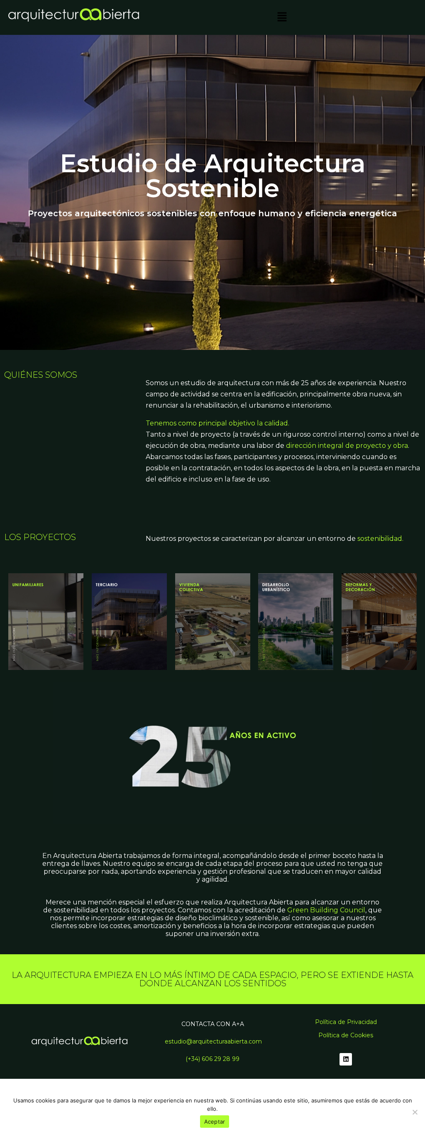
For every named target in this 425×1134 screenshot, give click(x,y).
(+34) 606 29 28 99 (212, 1059)
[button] (282, 17)
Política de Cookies (345, 1035)
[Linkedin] (346, 1059)
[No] (414, 1112)
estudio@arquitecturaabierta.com (213, 1041)
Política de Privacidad (346, 1022)
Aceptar (214, 1121)
